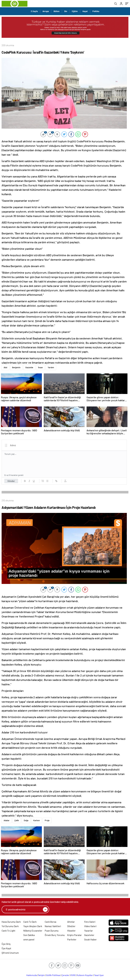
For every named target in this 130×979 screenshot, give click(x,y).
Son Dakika (29, 935)
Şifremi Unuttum (10, 952)
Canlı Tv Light (8, 930)
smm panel (28, 939)
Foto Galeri (89, 921)
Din (65, 11)
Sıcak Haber (90, 939)
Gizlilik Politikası (53, 975)
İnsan (40, 367)
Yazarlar (88, 930)
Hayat (85, 11)
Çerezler (65, 975)
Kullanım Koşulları (85, 975)
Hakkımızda (31, 975)
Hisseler (71, 930)
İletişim (41, 975)
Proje (47, 820)
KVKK (73, 975)
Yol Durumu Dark (10, 926)
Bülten (56, 11)
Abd (5, 367)
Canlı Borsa (50, 921)
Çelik (16, 820)
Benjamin (16, 367)
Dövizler (71, 926)
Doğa (26, 820)
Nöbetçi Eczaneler (32, 930)
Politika (95, 11)
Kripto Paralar (74, 935)
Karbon (36, 820)
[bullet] (47, 481)
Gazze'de (29, 367)
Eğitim (75, 11)
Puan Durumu (51, 930)
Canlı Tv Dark (30, 921)
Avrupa (45, 11)
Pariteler (71, 939)
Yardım (51, 367)
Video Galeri (90, 926)
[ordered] (43, 481)
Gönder (11, 481)
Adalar (7, 820)
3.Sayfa (34, 11)
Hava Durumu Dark (11, 921)
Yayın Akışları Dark (32, 926)
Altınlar (71, 921)
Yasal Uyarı (99, 975)
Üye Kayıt (6, 948)
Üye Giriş (6, 943)
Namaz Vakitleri (53, 926)
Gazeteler (89, 935)
